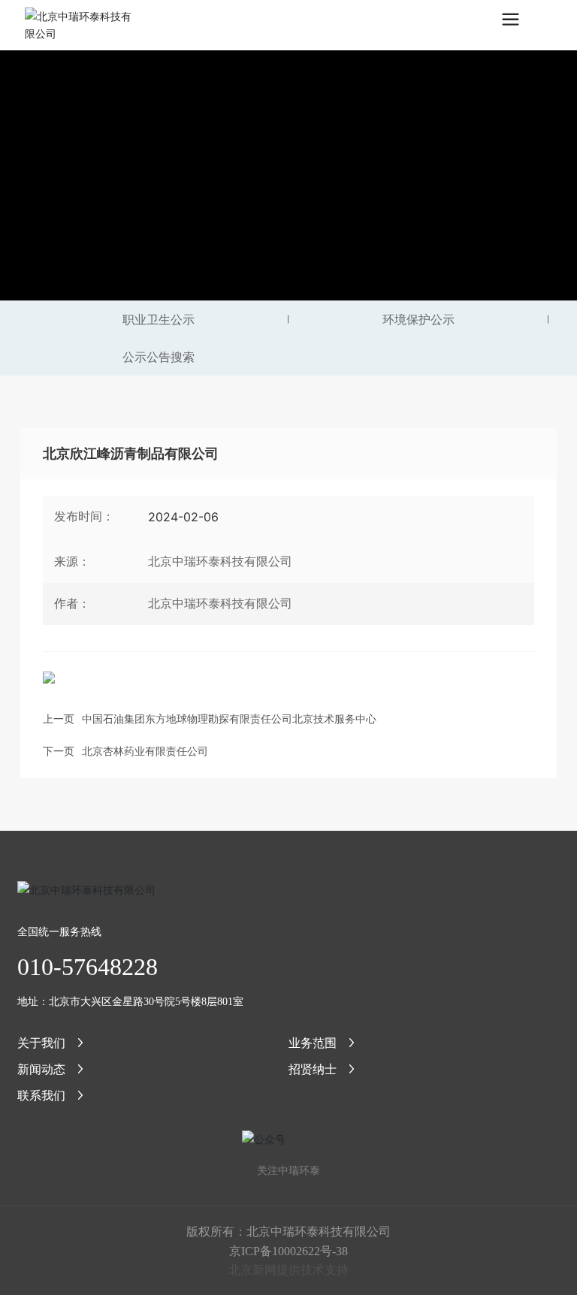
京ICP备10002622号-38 (288, 1251)
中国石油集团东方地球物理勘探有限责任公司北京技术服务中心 (229, 718)
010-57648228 (87, 966)
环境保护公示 (418, 319)
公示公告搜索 (158, 356)
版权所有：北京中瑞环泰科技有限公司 (288, 1231)
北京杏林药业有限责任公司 (145, 750)
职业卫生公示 (158, 319)
